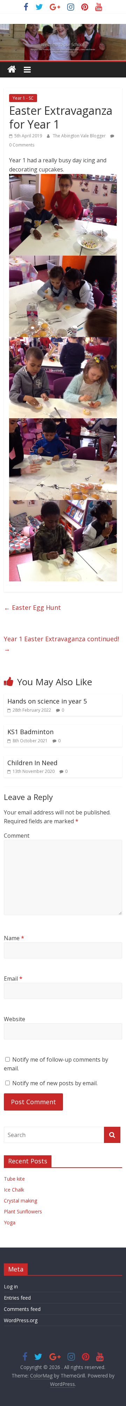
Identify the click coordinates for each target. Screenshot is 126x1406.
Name (14, 938)
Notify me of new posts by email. (55, 1083)
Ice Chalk (14, 1189)
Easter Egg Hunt (32, 607)
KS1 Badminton (30, 731)
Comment (16, 835)
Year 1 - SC (23, 98)
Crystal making (20, 1200)
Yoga (9, 1222)
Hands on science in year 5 (47, 701)
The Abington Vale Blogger (80, 136)
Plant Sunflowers (23, 1211)
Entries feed (17, 1297)
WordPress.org (20, 1320)
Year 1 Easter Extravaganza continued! (61, 644)
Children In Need (32, 762)
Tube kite (14, 1178)
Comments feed (22, 1309)
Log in (11, 1286)
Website (14, 1019)
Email (13, 978)
